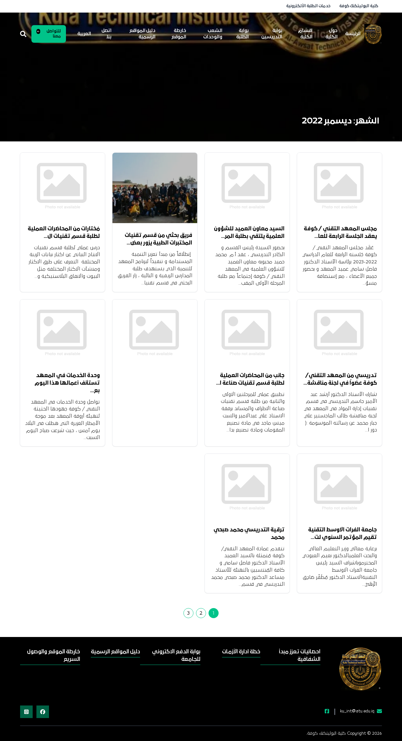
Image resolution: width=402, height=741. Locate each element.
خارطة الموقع (178, 34)
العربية (84, 34)
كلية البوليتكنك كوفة (358, 6)
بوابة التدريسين (271, 34)
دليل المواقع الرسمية (142, 34)
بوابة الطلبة (242, 34)
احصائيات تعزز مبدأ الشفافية (299, 655)
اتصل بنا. (106, 34)
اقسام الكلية (305, 34)
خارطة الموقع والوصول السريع (53, 655)
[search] (23, 34)
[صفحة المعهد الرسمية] (323, 712)
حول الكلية (331, 34)
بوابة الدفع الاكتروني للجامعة (176, 655)
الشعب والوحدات (212, 34)
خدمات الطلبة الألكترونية (308, 6)
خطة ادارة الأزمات (241, 652)
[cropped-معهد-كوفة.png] (373, 34)
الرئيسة (353, 34)
